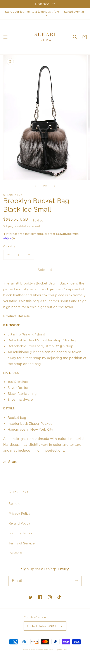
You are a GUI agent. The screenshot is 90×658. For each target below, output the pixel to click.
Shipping (8, 226)
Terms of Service (22, 543)
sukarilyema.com (39, 650)
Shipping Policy (21, 533)
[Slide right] (54, 186)
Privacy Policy (20, 513)
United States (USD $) (42, 626)
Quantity (9, 246)
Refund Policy (19, 523)
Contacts (16, 553)
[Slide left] (35, 186)
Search (14, 503)
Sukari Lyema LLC (58, 650)
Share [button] (12, 461)
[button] (5, 37)
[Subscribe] (76, 581)
